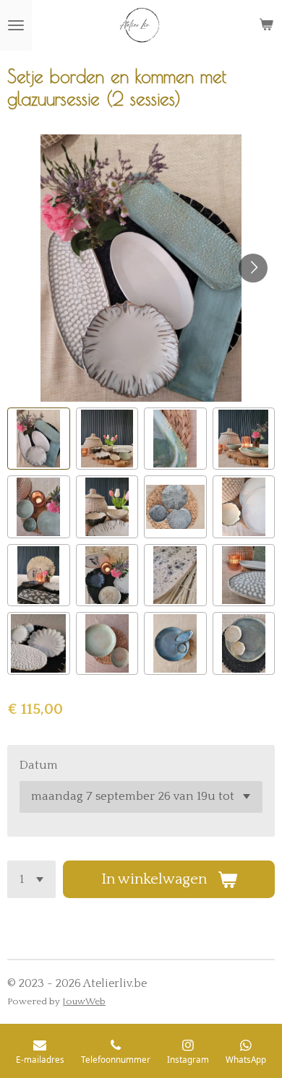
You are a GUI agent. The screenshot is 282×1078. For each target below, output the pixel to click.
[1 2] (31, 879)
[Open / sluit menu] (16, 25)
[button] (38, 439)
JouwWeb (84, 1001)
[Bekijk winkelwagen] (266, 25)
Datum (39, 765)
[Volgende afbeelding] (253, 268)
